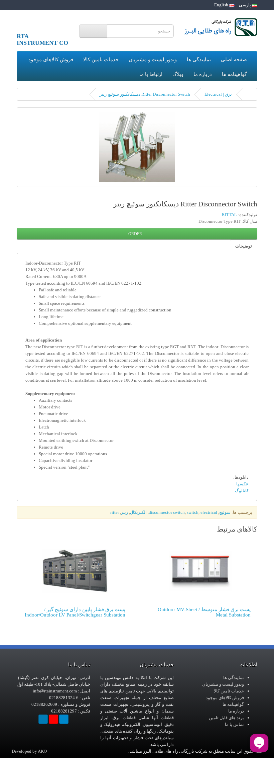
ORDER (135, 233)
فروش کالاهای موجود (50, 59)
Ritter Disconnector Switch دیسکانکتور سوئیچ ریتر (145, 94)
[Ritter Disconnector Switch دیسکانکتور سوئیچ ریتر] (137, 147)
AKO (42, 751)
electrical (208, 512)
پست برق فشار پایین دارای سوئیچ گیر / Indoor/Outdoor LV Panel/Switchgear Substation (75, 612)
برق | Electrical (218, 94)
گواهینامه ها (234, 74)
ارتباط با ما (150, 74)
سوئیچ (225, 512)
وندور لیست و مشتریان (153, 59)
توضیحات (243, 246)
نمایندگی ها (199, 59)
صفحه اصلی (234, 59)
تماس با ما (234, 724)
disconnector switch (167, 512)
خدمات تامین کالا (101, 59)
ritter (114, 512)
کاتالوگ (242, 490)
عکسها (242, 483)
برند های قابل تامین (226, 717)
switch (192, 512)
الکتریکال (138, 512)
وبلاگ (177, 74)
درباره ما (202, 74)
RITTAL (229, 214)
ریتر (124, 512)
